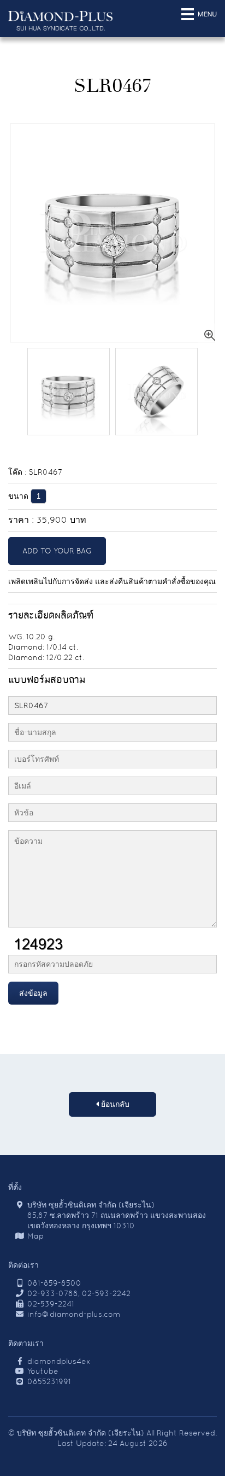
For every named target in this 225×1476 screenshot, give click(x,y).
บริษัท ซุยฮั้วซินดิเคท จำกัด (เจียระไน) (80, 1432)
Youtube (42, 1371)
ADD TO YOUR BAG (57, 550)
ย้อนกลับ (114, 1104)
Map (35, 1236)
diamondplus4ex (59, 1361)
